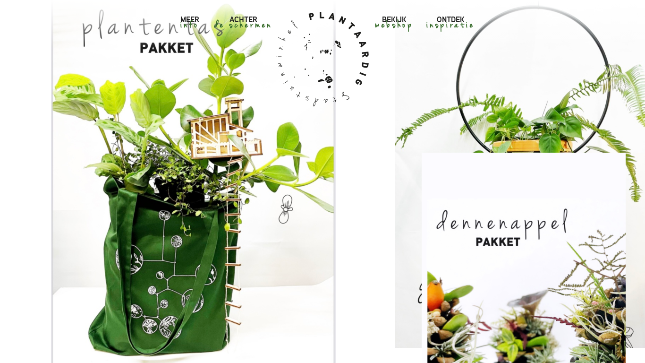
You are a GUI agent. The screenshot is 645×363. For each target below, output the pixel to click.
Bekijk (394, 19)
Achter (243, 19)
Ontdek (451, 19)
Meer (189, 19)
